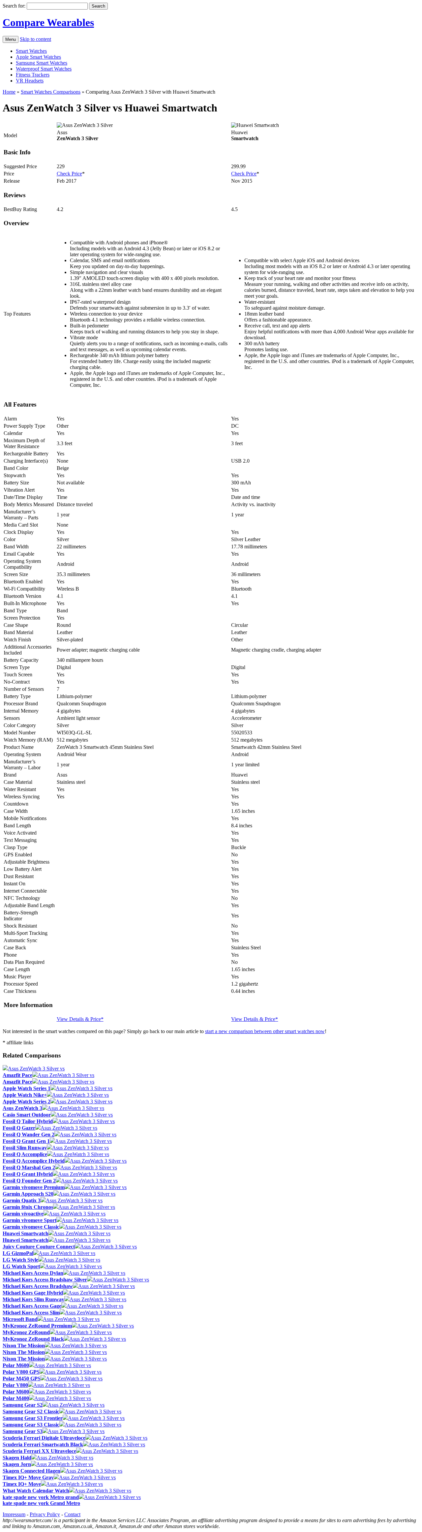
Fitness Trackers (32, 74)
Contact (72, 1514)
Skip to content (35, 39)
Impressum (14, 1514)
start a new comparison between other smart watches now (265, 1031)
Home (9, 92)
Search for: (14, 6)
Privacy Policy (45, 1514)
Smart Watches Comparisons (50, 92)
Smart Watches (31, 51)
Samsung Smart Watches (41, 63)
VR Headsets (30, 80)
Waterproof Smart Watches (44, 69)
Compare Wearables (48, 22)
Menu (10, 39)
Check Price (69, 173)
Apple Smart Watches (38, 57)
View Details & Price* (80, 1019)
